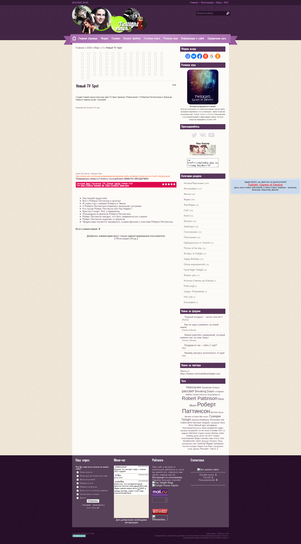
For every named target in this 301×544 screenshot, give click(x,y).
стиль (189, 449)
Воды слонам (201, 438)
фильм (196, 449)
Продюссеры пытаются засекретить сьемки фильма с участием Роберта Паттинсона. (128, 221)
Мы (184, 348)
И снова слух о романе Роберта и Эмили (104, 203)
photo (201, 436)
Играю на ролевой (87, 479)
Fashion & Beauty (189, 330)
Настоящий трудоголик (95, 198)
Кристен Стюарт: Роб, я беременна (101, 211)
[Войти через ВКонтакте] (193, 56)
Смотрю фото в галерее (89, 494)
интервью (212, 425)
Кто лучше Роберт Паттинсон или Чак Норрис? (107, 208)
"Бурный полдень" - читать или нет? (203, 317)
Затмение (207, 387)
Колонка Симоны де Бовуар (198, 280)
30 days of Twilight (193, 253)
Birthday (214, 433)
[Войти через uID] (187, 56)
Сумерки (215, 416)
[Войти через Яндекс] (205, 56)
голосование (187, 438)
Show (220, 441)
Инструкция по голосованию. (167, 477)
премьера (218, 443)
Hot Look (188, 297)
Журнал (205, 441)
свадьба (206, 422)
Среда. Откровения (194, 291)
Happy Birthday (191, 259)
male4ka (117, 184)
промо (208, 433)
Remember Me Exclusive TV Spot (88, 108)
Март (97, 47)
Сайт (186, 210)
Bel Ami (214, 412)
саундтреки (218, 446)
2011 (222, 438)
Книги (187, 215)
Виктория (197, 423)
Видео (88, 184)
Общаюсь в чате (86, 483)
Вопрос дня (190, 275)
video (198, 441)
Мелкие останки (192, 417)
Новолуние (193, 387)
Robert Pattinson (87, 186)
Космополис (189, 441)
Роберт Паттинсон (112, 186)
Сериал (201, 433)
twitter (221, 433)
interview (193, 433)
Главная (194, 2)
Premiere (213, 441)
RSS (226, 2)
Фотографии (190, 188)
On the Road (203, 430)
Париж (200, 446)
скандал (192, 446)
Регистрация (207, 2)
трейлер (201, 443)
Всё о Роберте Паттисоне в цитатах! (102, 201)
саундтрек (215, 423)
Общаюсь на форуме (88, 487)
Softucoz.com (223, 533)
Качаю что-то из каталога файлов (94, 490)
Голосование (190, 232)
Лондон (216, 436)
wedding (189, 436)
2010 (89, 47)
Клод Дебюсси (213, 395)
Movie (220, 412)
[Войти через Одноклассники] (217, 56)
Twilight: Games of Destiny (204, 114)
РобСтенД (189, 286)
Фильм (187, 194)
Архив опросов (97, 505)
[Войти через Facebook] (199, 56)
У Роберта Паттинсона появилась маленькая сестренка (112, 206)
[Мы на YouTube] (211, 138)
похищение (187, 444)
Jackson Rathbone (200, 420)
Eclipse (216, 387)
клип (195, 444)
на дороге (193, 430)
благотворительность (191, 428)
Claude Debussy (200, 395)
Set (206, 436)
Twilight (186, 419)
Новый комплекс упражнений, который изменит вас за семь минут (202, 336)
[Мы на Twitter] (194, 138)
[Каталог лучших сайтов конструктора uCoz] (160, 513)
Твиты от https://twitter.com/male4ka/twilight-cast (200, 372)
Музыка (188, 221)
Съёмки (214, 430)
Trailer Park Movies (83, 174)
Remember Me (99, 186)
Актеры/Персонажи (194, 183)
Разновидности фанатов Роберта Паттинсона (106, 214)
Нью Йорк (208, 446)
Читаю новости (86, 472)
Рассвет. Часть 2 (209, 448)
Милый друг (200, 425)
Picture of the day (193, 248)
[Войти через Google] (211, 56)
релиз (196, 436)
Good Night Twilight (193, 270)
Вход (218, 2)
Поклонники (190, 237)
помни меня (124, 186)
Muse (222, 423)
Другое (83, 498)
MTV (210, 436)
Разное (185, 320)
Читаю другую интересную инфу (94, 476)
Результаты (87, 505)
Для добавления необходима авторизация (131, 521)
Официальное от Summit (197, 242)
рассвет (188, 391)
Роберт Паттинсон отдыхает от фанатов (104, 219)
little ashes (203, 417)
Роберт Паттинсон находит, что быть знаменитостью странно (115, 216)
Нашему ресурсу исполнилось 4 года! (204, 353)
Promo (216, 438)
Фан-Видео (189, 205)
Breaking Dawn (204, 391)
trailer (211, 438)
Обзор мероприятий (194, 264)
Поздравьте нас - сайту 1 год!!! (200, 345)
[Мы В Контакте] (203, 138)
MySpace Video (96, 174)
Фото (191, 425)
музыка (184, 430)
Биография (189, 302)
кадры (220, 428)
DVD (220, 430)
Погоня (185, 446)
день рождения (209, 428)
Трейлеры (189, 226)
